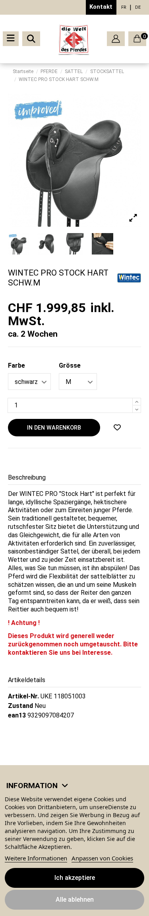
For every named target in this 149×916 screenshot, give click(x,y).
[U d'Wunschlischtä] (117, 428)
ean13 (17, 715)
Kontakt (100, 6)
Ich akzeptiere (74, 877)
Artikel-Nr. (23, 696)
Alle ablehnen (75, 899)
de (138, 7)
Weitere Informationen (36, 858)
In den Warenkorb (54, 427)
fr (123, 7)
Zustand (20, 706)
